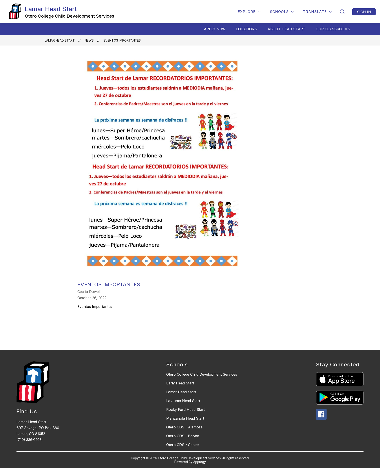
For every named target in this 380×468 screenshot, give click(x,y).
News (89, 40)
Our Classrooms (333, 29)
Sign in (364, 12)
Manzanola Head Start (185, 418)
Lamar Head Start (60, 40)
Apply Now (215, 29)
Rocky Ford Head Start (185, 409)
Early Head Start (180, 383)
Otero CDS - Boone (182, 436)
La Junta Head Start (183, 401)
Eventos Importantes (122, 40)
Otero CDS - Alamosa (184, 427)
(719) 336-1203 (29, 439)
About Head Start (286, 29)
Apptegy (199, 462)
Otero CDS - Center (182, 444)
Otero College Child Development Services (201, 374)
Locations (246, 29)
